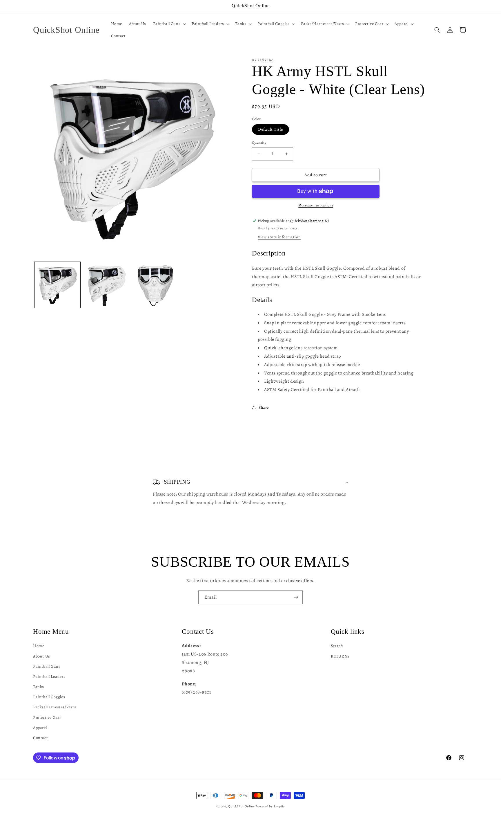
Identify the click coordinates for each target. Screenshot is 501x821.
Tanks (38, 686)
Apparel (40, 727)
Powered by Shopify (270, 806)
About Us (41, 656)
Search (337, 645)
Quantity (259, 142)
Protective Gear (47, 717)
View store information (279, 237)
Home (38, 645)
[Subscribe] (296, 597)
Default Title (270, 129)
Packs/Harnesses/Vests (54, 707)
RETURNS (340, 656)
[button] (169, 24)
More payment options (315, 205)
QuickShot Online (241, 806)
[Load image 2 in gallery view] (106, 285)
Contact (40, 737)
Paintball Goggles (49, 696)
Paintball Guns (46, 666)
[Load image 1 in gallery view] (57, 285)
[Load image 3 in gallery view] (155, 285)
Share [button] (264, 407)
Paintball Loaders (49, 676)
